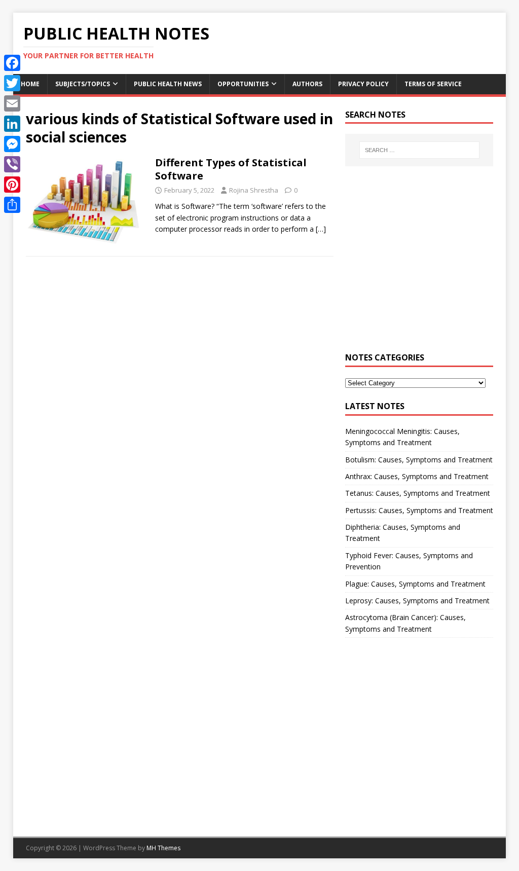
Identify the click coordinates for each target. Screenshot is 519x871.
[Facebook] (12, 63)
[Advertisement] (419, 264)
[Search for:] (419, 150)
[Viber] (12, 164)
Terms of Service (433, 84)
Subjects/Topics (82, 84)
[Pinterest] (12, 184)
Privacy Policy (363, 84)
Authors (307, 84)
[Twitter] (12, 83)
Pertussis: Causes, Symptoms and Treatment (419, 510)
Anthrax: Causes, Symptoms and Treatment (417, 476)
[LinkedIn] (12, 124)
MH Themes (163, 848)
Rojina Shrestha (253, 190)
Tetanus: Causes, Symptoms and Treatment (417, 493)
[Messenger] (12, 144)
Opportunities (243, 84)
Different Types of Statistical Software (231, 169)
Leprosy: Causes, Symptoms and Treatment (417, 600)
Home (30, 84)
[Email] (12, 103)
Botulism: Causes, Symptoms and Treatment (419, 459)
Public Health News (168, 84)
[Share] (12, 205)
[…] (321, 229)
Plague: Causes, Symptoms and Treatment (415, 584)
